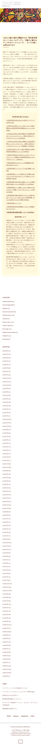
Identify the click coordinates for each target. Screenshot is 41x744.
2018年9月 (5, 676)
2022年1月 (5, 539)
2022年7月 (5, 519)
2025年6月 (5, 399)
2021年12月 (5, 543)
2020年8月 (5, 597)
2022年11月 (5, 505)
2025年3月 (5, 409)
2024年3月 (5, 450)
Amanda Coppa (6, 325)
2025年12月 (5, 378)
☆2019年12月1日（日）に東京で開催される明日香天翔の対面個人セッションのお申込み (20, 150)
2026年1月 (5, 375)
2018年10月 (5, 673)
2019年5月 (5, 649)
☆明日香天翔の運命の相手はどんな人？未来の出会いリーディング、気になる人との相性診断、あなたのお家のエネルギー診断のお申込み (20, 197)
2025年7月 (5, 395)
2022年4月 (5, 529)
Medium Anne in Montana (9, 332)
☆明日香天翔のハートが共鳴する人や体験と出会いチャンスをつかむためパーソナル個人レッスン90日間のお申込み (20, 176)
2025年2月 (5, 413)
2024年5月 (5, 443)
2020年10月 (5, 591)
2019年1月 (5, 662)
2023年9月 (5, 471)
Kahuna (19, 726)
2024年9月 (5, 430)
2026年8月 (5, 351)
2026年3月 (5, 368)
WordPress (27, 726)
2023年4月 (5, 488)
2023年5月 (5, 484)
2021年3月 (5, 573)
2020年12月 (5, 584)
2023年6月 (5, 481)
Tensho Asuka (6, 322)
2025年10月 (5, 385)
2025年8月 (5, 392)
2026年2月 (5, 371)
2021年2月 (5, 577)
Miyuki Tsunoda (6, 315)
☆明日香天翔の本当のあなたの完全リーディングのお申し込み (20, 121)
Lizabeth (4, 319)
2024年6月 (5, 440)
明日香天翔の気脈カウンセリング (11, 699)
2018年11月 (5, 669)
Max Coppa (5, 329)
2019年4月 (5, 652)
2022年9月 (5, 512)
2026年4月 (5, 365)
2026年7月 (5, 354)
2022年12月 (5, 501)
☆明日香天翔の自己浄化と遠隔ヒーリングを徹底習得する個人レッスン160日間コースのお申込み (20, 183)
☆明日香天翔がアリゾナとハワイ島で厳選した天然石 (20, 169)
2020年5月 (5, 608)
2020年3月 (5, 615)
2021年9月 (5, 553)
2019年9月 (5, 635)
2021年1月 (5, 580)
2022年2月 (5, 536)
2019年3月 (5, 656)
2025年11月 (5, 382)
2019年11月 (5, 628)
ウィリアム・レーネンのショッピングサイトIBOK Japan (18, 691)
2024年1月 (5, 457)
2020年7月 (5, 601)
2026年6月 (5, 358)
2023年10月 (5, 467)
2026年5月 (5, 361)
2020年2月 (5, 618)
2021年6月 (5, 563)
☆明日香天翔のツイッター (13, 203)
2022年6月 (5, 522)
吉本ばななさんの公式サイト (10, 695)
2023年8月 (5, 474)
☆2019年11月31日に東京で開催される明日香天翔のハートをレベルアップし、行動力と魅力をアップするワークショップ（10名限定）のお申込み (20, 144)
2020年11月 (5, 587)
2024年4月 (5, 447)
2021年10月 (5, 549)
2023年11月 (5, 464)
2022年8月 (5, 515)
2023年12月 (5, 460)
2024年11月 (5, 423)
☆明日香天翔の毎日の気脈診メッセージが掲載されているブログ (20, 208)
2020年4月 (5, 611)
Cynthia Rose (5, 336)
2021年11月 (5, 546)
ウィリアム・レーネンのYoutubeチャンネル (14, 688)
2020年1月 (5, 621)
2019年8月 (5, 638)
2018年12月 (5, 666)
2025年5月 (5, 402)
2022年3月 (5, 532)
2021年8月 (5, 556)
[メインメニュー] (38, 4)
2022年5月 (5, 525)
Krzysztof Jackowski (8, 312)
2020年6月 (5, 604)
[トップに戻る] (20, 741)
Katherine (4, 308)
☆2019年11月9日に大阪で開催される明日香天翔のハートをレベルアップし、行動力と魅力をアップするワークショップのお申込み (20, 136)
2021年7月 (5, 560)
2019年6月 (5, 645)
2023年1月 (5, 498)
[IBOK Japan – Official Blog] (11, 4)
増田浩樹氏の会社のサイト (10, 708)
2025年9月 (5, 388)
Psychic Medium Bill (7, 305)
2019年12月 (5, 625)
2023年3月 (5, 491)
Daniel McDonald (6, 301)
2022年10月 (5, 508)
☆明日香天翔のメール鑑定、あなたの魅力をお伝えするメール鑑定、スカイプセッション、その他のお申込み (20, 190)
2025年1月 (5, 416)
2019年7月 (5, 642)
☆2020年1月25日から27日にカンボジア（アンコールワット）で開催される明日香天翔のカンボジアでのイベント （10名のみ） (20, 157)
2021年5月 (5, 567)
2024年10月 (5, 426)
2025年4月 (5, 406)
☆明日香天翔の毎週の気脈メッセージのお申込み (20, 212)
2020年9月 (5, 594)
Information (5, 339)
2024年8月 (5, 433)
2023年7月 (5, 478)
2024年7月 (5, 436)
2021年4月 (5, 570)
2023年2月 (5, 495)
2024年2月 (5, 454)
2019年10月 (5, 632)
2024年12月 (5, 419)
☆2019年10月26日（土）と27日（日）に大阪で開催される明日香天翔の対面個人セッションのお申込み (20, 128)
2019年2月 (5, 659)
